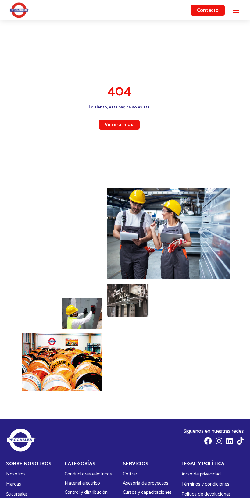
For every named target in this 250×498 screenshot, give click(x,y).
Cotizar (130, 474)
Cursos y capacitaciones (147, 492)
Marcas (13, 484)
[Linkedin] (229, 441)
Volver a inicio (119, 124)
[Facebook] (208, 441)
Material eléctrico (82, 483)
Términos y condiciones (205, 484)
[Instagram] (219, 441)
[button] (236, 10)
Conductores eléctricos (88, 474)
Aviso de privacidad (201, 474)
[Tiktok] (240, 441)
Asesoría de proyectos (145, 483)
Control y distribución (86, 492)
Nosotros (16, 474)
